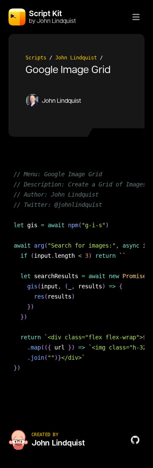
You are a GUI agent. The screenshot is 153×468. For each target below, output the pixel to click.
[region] (76, 276)
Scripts (36, 58)
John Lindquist (76, 58)
